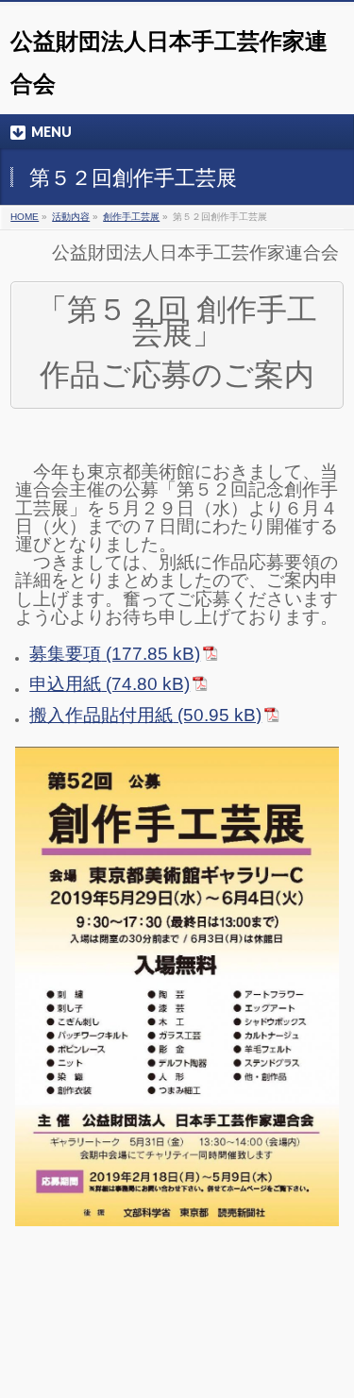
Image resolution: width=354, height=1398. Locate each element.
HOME (24, 216)
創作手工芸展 (131, 216)
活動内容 (71, 216)
